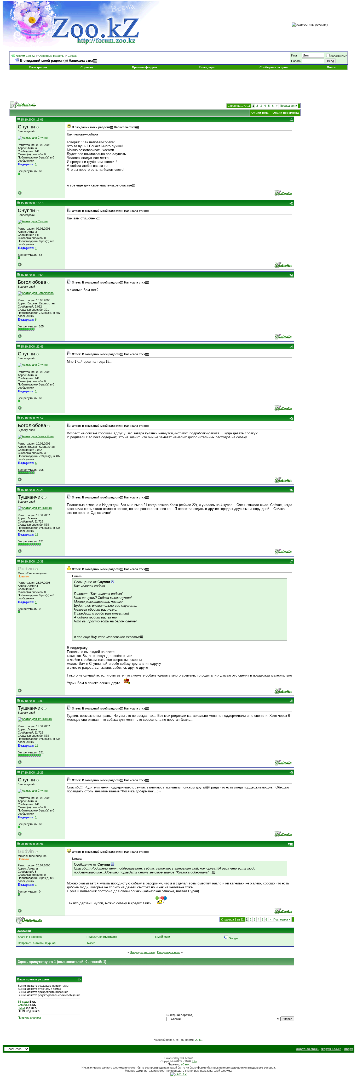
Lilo (194, 1061)
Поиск (331, 67)
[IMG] (21, 1007)
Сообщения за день (274, 67)
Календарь (207, 67)
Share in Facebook (30, 936)
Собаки (72, 55)
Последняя (288, 105)
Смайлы (23, 1004)
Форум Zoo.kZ (25, 55)
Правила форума (144, 67)
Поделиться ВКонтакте (102, 936)
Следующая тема (168, 952)
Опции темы (260, 112)
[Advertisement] (178, 86)
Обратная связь (307, 1048)
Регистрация (38, 67)
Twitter (91, 943)
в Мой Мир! (162, 936)
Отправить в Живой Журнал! (37, 943)
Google (233, 938)
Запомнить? (338, 56)
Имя (294, 55)
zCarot (185, 1064)
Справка (86, 67)
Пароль (296, 61)
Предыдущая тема (142, 952)
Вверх (348, 1048)
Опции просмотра (286, 112)
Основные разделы (51, 55)
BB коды (23, 1001)
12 (36, 534)
